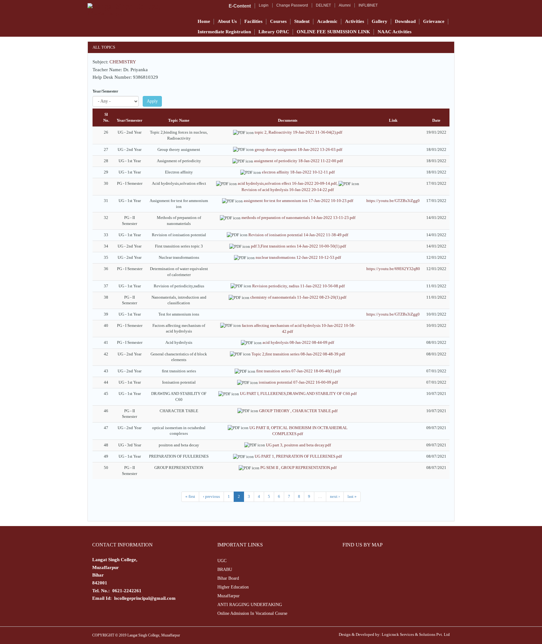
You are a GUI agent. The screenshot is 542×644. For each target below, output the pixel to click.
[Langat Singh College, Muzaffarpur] (138, 9)
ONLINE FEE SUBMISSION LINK (333, 31)
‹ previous (211, 496)
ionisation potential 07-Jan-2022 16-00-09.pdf (298, 382)
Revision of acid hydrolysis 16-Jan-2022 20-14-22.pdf (288, 189)
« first (190, 496)
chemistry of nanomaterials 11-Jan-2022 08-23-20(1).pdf (298, 297)
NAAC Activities (395, 31)
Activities (354, 21)
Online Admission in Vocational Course (252, 613)
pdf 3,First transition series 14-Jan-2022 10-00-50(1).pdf (298, 246)
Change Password (292, 5)
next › (335, 496)
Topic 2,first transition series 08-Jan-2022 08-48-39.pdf (298, 354)
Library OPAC (273, 31)
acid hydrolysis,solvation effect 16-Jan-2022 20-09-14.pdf (287, 183)
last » (352, 496)
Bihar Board (228, 578)
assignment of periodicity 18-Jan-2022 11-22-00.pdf (298, 160)
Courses (278, 21)
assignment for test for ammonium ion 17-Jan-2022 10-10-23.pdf (298, 200)
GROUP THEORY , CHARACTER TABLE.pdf (298, 410)
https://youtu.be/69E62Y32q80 (393, 268)
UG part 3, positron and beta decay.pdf (298, 445)
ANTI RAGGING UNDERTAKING (249, 604)
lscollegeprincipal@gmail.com (145, 598)
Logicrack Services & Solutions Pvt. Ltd (416, 634)
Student (302, 21)
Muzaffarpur (228, 595)
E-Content (240, 5)
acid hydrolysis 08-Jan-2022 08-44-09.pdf (298, 342)
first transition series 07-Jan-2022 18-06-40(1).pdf (298, 371)
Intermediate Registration (224, 31)
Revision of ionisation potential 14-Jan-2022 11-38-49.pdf (298, 234)
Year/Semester (105, 91)
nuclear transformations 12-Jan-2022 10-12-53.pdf (298, 257)
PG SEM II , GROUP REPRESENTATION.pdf (298, 467)
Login (263, 5)
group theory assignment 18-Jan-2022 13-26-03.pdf (298, 149)
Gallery (379, 21)
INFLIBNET (368, 5)
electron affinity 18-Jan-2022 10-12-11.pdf (298, 172)
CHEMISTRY (122, 61)
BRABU (224, 569)
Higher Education (233, 587)
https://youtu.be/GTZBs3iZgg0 (393, 200)
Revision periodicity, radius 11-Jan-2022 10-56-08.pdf (298, 286)
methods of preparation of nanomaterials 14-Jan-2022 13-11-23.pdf (298, 217)
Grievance (433, 21)
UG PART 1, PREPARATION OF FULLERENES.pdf (298, 456)
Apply (152, 101)
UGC (221, 560)
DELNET (323, 5)
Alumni (345, 5)
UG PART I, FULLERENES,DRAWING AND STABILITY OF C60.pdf (298, 393)
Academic (327, 21)
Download (405, 21)
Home (204, 21)
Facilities (253, 21)
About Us (227, 21)
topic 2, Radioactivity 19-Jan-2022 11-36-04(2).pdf (298, 132)
